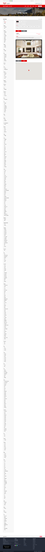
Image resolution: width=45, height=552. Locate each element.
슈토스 (5, 159)
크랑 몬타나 (5, 166)
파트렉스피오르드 (6, 242)
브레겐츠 (5, 270)
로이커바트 (5, 144)
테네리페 (5, 210)
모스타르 (5, 124)
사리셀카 (5, 503)
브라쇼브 (5, 74)
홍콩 (4, 366)
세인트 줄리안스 (5, 99)
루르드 (5, 467)
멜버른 (5, 517)
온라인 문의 (25, 540)
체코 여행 (33, 545)
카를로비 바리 (5, 373)
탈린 (4, 250)
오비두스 (5, 447)
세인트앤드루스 (5, 256)
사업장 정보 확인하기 (36, 551)
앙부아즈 (5, 487)
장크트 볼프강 (5, 277)
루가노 (5, 146)
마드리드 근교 (5, 176)
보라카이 (5, 508)
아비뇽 (5, 484)
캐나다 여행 (34, 547)
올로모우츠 (5, 371)
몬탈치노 (5, 297)
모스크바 (5, 68)
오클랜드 (5, 45)
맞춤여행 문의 (25, 539)
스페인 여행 (34, 539)
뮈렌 (4, 150)
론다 (4, 174)
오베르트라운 (5, 272)
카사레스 (5, 205)
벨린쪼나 (5, 154)
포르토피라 (23, 26)
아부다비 (5, 225)
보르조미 (5, 357)
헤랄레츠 (5, 377)
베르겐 (5, 34)
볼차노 (5, 307)
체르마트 (5, 164)
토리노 (5, 332)
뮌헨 (4, 58)
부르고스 (5, 186)
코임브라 (5, 448)
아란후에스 (5, 196)
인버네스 (5, 260)
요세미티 (5, 110)
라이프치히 (5, 55)
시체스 (5, 195)
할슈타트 (5, 281)
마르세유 (5, 473)
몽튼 (4, 386)
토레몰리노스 (5, 211)
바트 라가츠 (5, 151)
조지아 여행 (34, 546)
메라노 (5, 296)
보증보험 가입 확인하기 (40, 551)
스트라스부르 (5, 483)
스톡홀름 (5, 135)
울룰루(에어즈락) (6, 524)
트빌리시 (5, 361)
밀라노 (5, 301)
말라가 (5, 180)
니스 (4, 462)
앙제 (4, 488)
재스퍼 (5, 397)
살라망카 (5, 191)
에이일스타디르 (5, 240)
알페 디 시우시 (5, 322)
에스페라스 (18, 28)
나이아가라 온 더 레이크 (6, 381)
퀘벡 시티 (5, 403)
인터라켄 (5, 161)
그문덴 (5, 266)
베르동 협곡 (5, 478)
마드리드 (5, 175)
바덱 (4, 387)
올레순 (5, 38)
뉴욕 (4, 104)
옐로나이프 (5, 396)
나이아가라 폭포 (5, 382)
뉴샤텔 (5, 140)
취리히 (5, 165)
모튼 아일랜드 (5, 518)
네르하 (5, 171)
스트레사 (5, 312)
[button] (28, 70)
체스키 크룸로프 (5, 372)
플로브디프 (5, 131)
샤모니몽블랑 (5, 482)
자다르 (5, 422)
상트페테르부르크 (6, 69)
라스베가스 (5, 105)
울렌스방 (5, 39)
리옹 (4, 472)
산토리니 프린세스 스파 (37, 26)
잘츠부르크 (5, 275)
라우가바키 (5, 231)
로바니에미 (5, 502)
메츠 (4, 474)
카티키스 (20, 21)
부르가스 (5, 129)
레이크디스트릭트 (6, 255)
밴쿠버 (5, 388)
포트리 (5, 261)
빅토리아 (5, 392)
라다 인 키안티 (5, 290)
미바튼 (5, 235)
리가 (4, 64)
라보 (4, 141)
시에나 (5, 316)
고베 (4, 347)
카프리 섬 (5, 327)
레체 (4, 292)
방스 (4, 477)
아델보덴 (5, 160)
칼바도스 (5, 493)
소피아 (5, 130)
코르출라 (5, 423)
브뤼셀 (5, 119)
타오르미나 (5, 331)
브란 (4, 75)
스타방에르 (5, 35)
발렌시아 (5, 185)
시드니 (5, 522)
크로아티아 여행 (34, 541)
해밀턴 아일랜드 (5, 528)
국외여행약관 (25, 544)
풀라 (4, 427)
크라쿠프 (5, 457)
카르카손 (5, 492)
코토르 (5, 94)
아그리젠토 (5, 317)
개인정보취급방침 (25, 545)
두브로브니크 (5, 411)
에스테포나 (5, 200)
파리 (4, 498)
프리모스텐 (5, 428)
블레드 (5, 220)
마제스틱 (17, 21)
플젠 (4, 376)
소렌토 (5, 311)
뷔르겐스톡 (5, 156)
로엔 (4, 33)
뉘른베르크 (5, 54)
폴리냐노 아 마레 (5, 337)
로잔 (4, 145)
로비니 (5, 412)
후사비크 (5, 246)
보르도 (5, 479)
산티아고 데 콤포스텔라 (6, 190)
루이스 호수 (5, 383)
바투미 (5, 356)
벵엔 (4, 155)
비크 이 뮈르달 (5, 236)
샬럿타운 (5, 393)
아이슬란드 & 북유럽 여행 (35, 544)
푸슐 (4, 280)
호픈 (4, 245)
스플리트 (5, 417)
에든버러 (5, 257)
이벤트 (24, 541)
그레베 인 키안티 (5, 285)
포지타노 (5, 336)
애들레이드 (5, 523)
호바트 (5, 529)
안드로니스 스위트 (24, 21)
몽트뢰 (5, 149)
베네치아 (5, 305)
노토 (4, 287)
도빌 (4, 463)
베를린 (5, 59)
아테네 (5, 23)
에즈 (4, 489)
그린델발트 (5, 139)
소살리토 (5, 109)
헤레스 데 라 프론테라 (6, 215)
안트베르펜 (5, 120)
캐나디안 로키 (5, 398)
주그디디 (5, 358)
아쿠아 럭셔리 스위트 (19, 26)
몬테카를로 (5, 89)
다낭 (4, 115)
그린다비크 (5, 230)
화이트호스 (5, 407)
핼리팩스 (5, 406)
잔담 (4, 28)
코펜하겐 (5, 50)
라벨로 (5, 291)
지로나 (5, 201)
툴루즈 (5, 497)
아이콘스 (33, 26)
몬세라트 (5, 181)
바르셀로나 (5, 184)
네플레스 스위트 (29, 26)
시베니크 (5, 418)
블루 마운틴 (5, 391)
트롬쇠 (5, 40)
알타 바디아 (5, 321)
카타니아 (5, 326)
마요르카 (5, 179)
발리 (4, 342)
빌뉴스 (5, 85)
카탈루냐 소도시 (5, 206)
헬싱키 (5, 504)
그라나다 (5, 170)
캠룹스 (5, 402)
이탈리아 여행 (34, 540)
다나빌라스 (26, 26)
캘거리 (5, 401)
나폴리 (5, 286)
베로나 (5, 306)
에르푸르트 (5, 60)
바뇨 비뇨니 (5, 302)
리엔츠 (5, 267)
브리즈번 (5, 519)
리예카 (5, 413)
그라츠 (5, 265)
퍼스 (4, 527)
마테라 (5, 295)
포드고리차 (5, 95)
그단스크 (5, 453)
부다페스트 (5, 512)
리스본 (5, 443)
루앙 (4, 468)
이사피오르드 (5, 241)
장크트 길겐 (5, 276)
